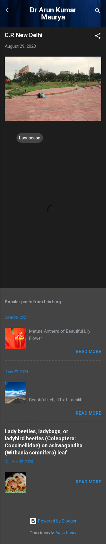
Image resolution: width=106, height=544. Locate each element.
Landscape (29, 138)
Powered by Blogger (57, 521)
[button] (97, 36)
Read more (88, 351)
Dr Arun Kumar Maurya (53, 13)
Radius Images (65, 533)
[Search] (97, 12)
